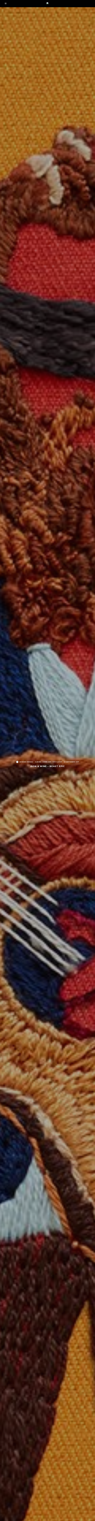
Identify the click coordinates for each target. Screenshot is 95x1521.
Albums (38, 762)
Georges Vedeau (26, 762)
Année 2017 (47, 762)
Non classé (57, 762)
